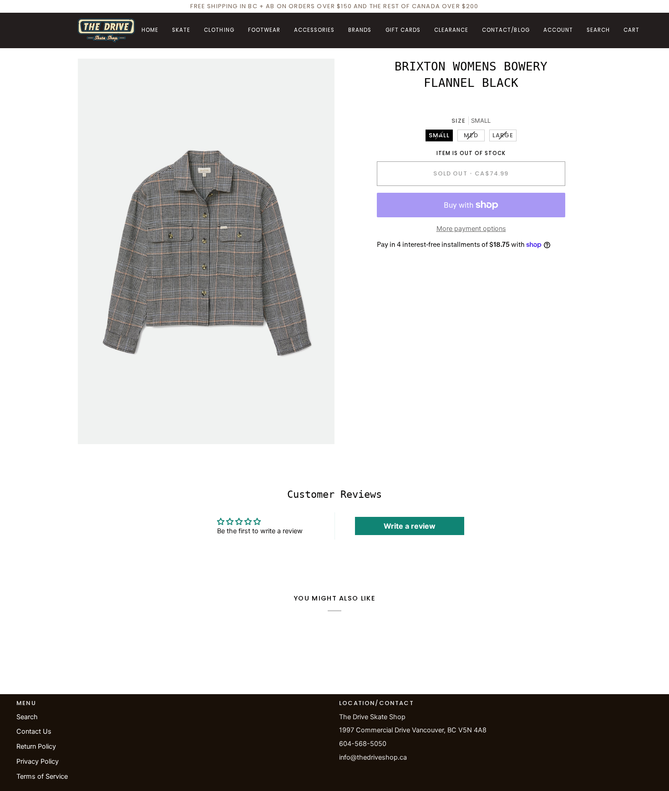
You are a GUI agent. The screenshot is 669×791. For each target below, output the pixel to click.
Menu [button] (26, 703)
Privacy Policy (37, 761)
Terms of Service (42, 776)
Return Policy (36, 746)
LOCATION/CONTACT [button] (376, 703)
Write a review (410, 526)
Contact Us (33, 731)
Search (27, 717)
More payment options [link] (471, 229)
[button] (181, 30)
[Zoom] (95, 427)
